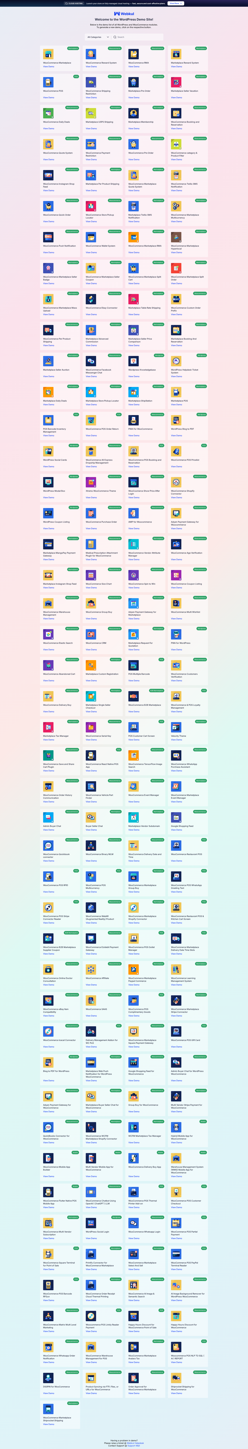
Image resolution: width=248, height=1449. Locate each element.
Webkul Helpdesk (135, 1443)
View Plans (174, 3)
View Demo (48, 66)
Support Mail (133, 1445)
